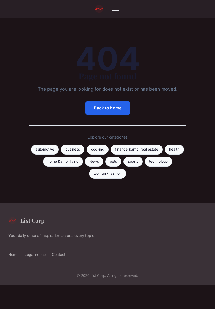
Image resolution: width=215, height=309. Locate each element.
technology (158, 161)
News (94, 161)
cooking (97, 149)
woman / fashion (108, 173)
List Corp (32, 220)
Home (13, 254)
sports (133, 161)
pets (113, 161)
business (72, 149)
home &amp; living (62, 161)
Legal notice (35, 254)
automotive (45, 149)
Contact (59, 254)
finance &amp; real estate (136, 149)
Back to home (107, 108)
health (174, 149)
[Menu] (115, 9)
